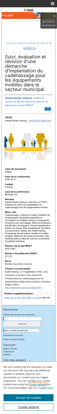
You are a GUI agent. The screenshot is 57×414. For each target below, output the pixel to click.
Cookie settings (37, 384)
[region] (28, 387)
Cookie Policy (45, 387)
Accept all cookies (28, 397)
